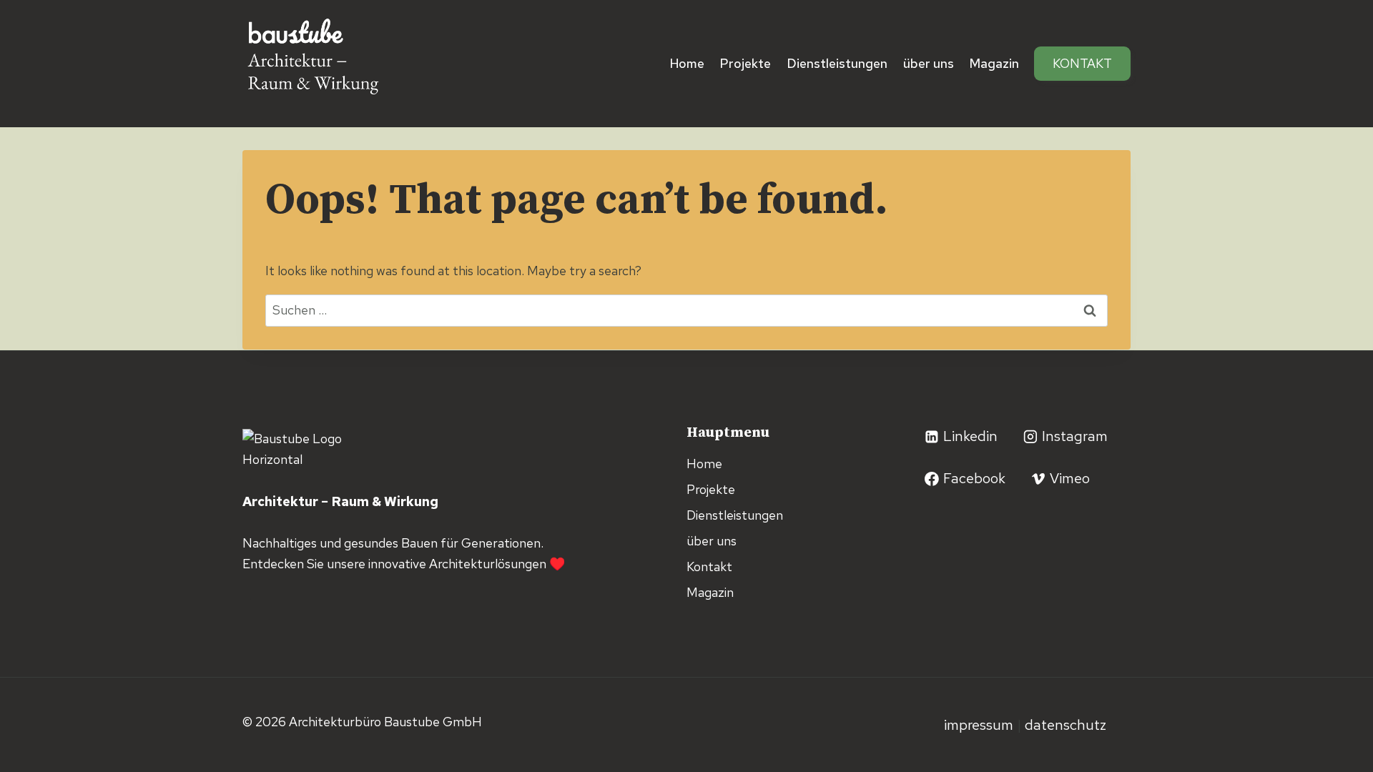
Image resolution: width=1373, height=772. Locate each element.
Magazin (994, 63)
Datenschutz (1065, 725)
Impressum (980, 725)
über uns (928, 63)
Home (687, 63)
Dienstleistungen (837, 63)
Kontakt (1082, 63)
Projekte (745, 63)
